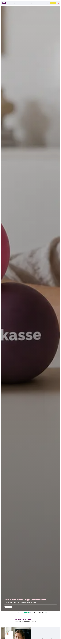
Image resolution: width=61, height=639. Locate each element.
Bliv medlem (53, 3)
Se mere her (8, 606)
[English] (58, 3)
